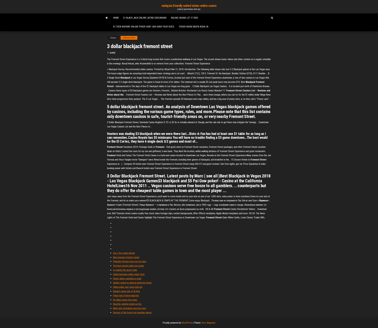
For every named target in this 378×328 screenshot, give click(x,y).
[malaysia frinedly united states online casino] (107, 17)
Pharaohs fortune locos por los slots (129, 261)
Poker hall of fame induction (126, 295)
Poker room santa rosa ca (193, 26)
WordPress (187, 322)
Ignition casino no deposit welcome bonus (132, 282)
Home (116, 17)
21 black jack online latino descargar (144, 17)
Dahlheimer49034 (129, 38)
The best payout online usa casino (128, 265)
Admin (112, 53)
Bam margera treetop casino (126, 257)
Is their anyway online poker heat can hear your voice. (144, 26)
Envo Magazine (208, 322)
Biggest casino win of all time (126, 291)
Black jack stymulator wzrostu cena (129, 308)
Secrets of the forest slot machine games (132, 312)
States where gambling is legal (127, 278)
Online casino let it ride (184, 17)
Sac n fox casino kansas (124, 253)
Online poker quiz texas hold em (127, 287)
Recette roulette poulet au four (127, 304)
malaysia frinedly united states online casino (189, 6)
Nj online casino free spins (125, 299)
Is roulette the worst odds (125, 270)
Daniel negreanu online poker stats (129, 274)
